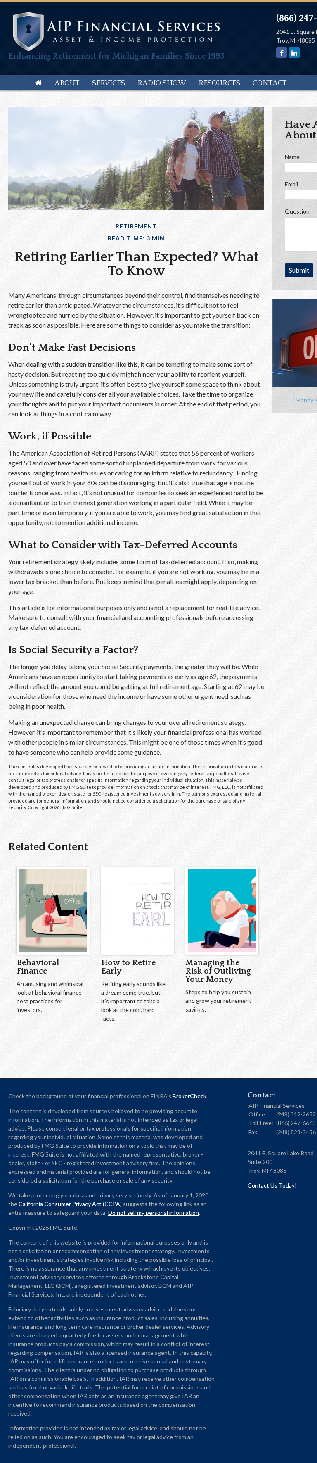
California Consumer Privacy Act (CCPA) (70, 1203)
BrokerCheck (189, 1096)
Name (292, 156)
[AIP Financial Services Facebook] (281, 53)
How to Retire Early (128, 967)
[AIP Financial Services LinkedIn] (294, 53)
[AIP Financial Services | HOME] (116, 48)
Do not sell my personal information (153, 1212)
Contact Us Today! (272, 1185)
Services (108, 83)
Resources (219, 83)
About (67, 83)
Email (291, 184)
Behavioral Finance (38, 967)
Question (297, 211)
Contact (270, 83)
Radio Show (161, 83)
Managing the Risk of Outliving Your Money (218, 971)
